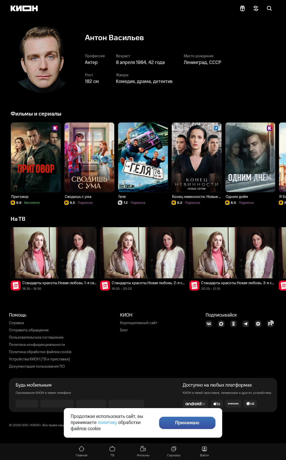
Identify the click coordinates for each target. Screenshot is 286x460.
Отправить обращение (29, 330)
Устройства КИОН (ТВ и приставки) (39, 359)
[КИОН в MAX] (223, 323)
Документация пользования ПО (37, 366)
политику (107, 422)
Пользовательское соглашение (36, 337)
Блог (124, 330)
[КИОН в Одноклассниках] (235, 323)
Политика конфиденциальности (37, 344)
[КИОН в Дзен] (260, 323)
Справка (16, 322)
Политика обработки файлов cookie (40, 351)
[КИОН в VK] (211, 323)
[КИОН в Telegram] (247, 323)
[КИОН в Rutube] (272, 323)
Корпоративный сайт (138, 322)
